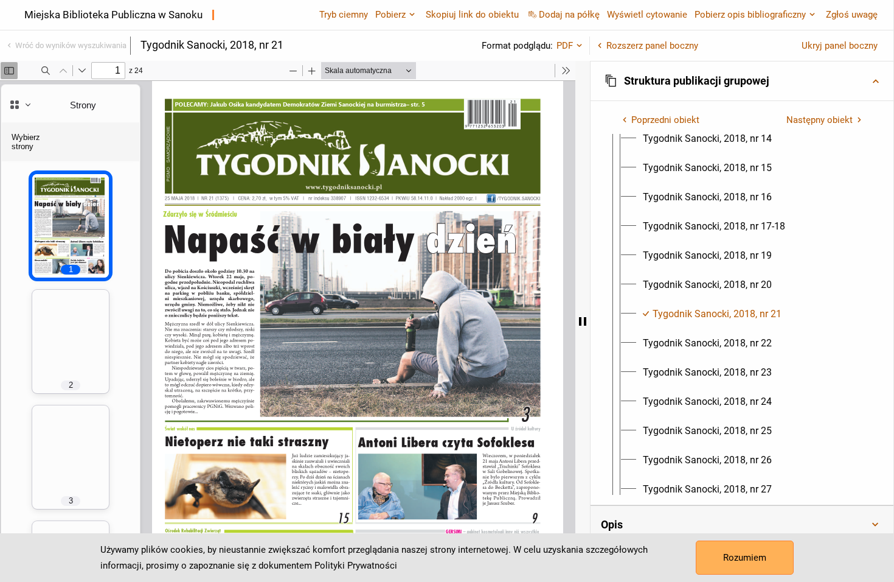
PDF (564, 45)
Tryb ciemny (343, 14)
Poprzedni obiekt (665, 119)
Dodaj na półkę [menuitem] (569, 14)
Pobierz (390, 14)
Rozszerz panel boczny (652, 45)
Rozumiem (744, 557)
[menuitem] (707, 139)
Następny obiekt (819, 119)
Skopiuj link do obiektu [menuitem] (472, 14)
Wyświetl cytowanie (647, 14)
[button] (742, 80)
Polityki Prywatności (355, 565)
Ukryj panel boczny (840, 45)
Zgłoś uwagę (852, 14)
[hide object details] (582, 321)
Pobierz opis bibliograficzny (750, 14)
